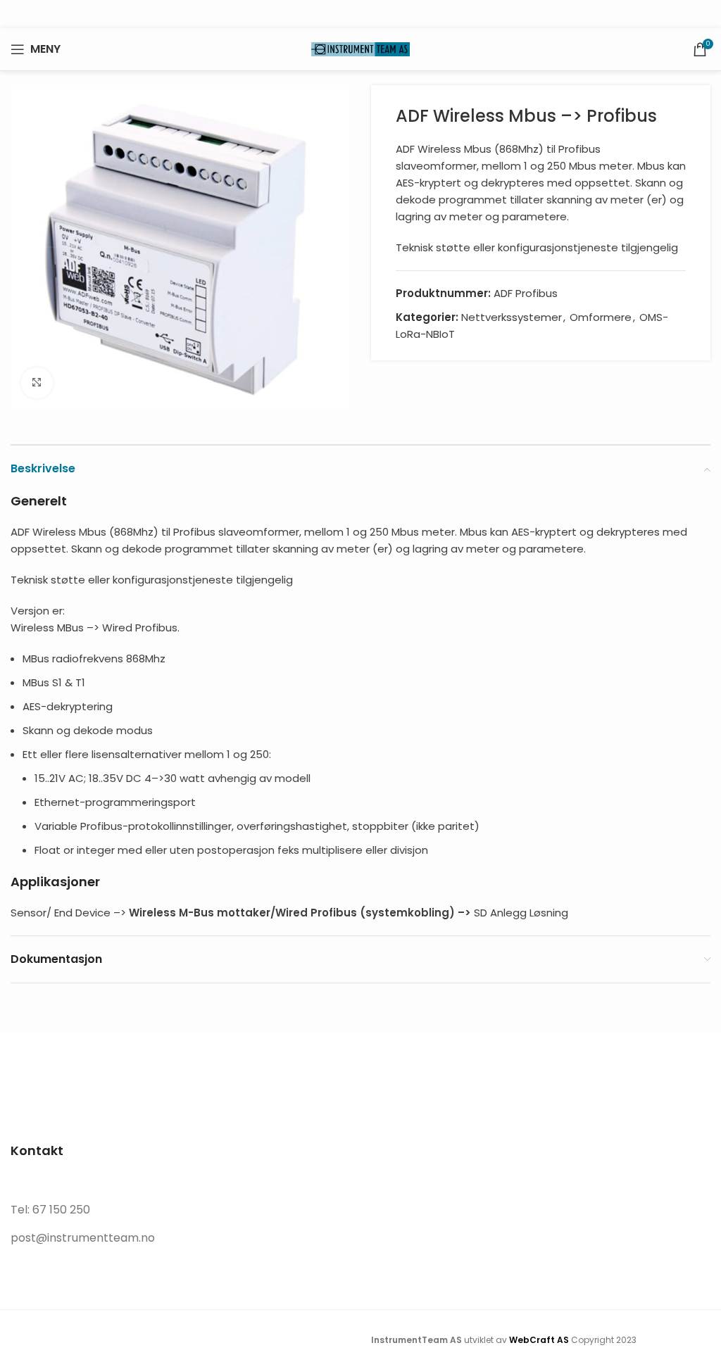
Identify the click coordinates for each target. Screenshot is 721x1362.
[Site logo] (360, 48)
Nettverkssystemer (511, 317)
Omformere (601, 317)
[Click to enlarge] (37, 383)
